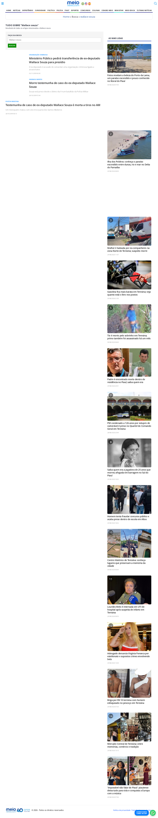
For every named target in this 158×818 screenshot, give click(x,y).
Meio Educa (130, 10)
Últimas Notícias (144, 10)
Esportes (75, 10)
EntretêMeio (27, 10)
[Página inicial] (73, 3)
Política (51, 10)
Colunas (96, 10)
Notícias (16, 10)
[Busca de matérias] (155, 4)
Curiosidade (40, 10)
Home (8, 10)
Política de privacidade (121, 810)
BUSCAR (12, 45)
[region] (129, 109)
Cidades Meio (107, 10)
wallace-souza (87, 16)
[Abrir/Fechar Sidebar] (2, 3)
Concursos (85, 10)
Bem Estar (119, 10)
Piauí (67, 10)
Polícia (60, 10)
